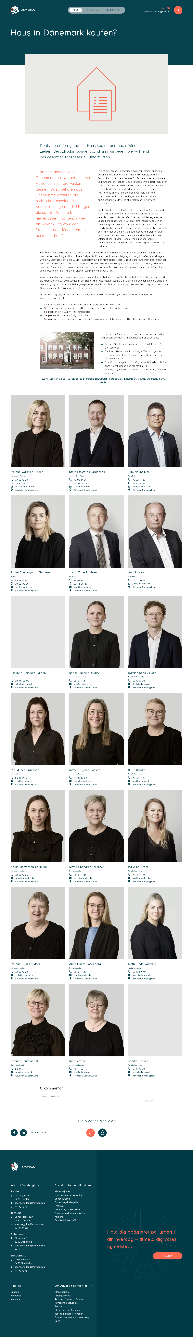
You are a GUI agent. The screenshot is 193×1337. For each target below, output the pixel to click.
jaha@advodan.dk (141, 583)
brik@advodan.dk (141, 781)
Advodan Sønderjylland (26, 490)
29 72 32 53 (21, 483)
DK (162, 8)
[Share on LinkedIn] (23, 1132)
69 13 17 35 (80, 972)
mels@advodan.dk (83, 878)
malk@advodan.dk (24, 975)
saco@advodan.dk (142, 1072)
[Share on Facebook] (14, 1132)
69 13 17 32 (21, 777)
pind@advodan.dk (141, 878)
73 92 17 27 (80, 580)
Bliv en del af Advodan (67, 1310)
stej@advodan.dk (82, 486)
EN (168, 8)
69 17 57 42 (21, 1069)
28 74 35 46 (80, 583)
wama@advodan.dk (24, 486)
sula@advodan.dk (23, 684)
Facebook (16, 1295)
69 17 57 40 (139, 972)
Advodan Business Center (69, 1299)
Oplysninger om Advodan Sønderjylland (69, 1197)
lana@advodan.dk (141, 486)
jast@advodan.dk (23, 587)
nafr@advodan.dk (23, 1072)
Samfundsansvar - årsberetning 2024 (72, 1319)
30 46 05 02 (22, 681)
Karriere (59, 1216)
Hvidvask (59, 1205)
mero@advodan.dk (83, 781)
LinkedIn (15, 1292)
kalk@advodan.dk (82, 684)
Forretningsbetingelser (67, 1202)
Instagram (16, 1299)
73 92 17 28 (139, 777)
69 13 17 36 (21, 580)
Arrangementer (63, 1295)
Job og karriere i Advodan (69, 1313)
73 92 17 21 (80, 479)
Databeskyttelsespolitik (67, 1209)
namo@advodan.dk (24, 878)
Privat (76, 10)
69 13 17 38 (139, 1069)
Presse (58, 1306)
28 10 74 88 (139, 483)
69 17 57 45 (80, 1069)
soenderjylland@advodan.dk (30, 1203)
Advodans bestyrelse (66, 1302)
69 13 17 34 (80, 874)
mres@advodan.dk (142, 975)
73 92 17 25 (21, 874)
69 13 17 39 (139, 681)
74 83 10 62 (80, 777)
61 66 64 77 (80, 483)
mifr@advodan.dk (23, 781)
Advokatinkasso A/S (65, 1220)
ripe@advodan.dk (82, 1072)
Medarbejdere (62, 1292)
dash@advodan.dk (142, 684)
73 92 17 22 (21, 972)
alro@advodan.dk (82, 975)
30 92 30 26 (22, 583)
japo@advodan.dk (82, 587)
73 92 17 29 (21, 479)
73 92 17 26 (139, 479)
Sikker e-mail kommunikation (70, 1213)
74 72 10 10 (139, 580)
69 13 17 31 (79, 681)
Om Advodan (113, 10)
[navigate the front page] (23, 10)
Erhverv (92, 10)
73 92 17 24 (139, 874)
